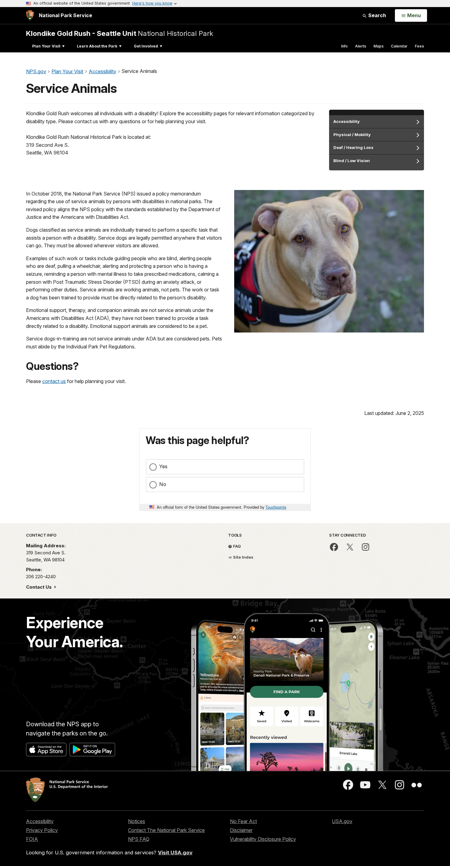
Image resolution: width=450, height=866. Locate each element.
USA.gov (342, 821)
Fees (419, 46)
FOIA (32, 839)
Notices (136, 821)
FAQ (236, 546)
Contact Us (39, 587)
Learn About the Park (97, 46)
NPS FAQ (138, 839)
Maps (378, 46)
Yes (163, 466)
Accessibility (40, 821)
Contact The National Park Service (166, 830)
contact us (54, 381)
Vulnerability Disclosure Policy (263, 839)
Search (376, 15)
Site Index (242, 557)
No (162, 484)
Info (344, 46)
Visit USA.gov (175, 852)
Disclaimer (241, 830)
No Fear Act (243, 821)
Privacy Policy (42, 830)
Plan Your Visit (46, 46)
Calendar (399, 46)
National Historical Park (119, 33)
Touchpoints (275, 507)
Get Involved (146, 46)
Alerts (360, 46)
